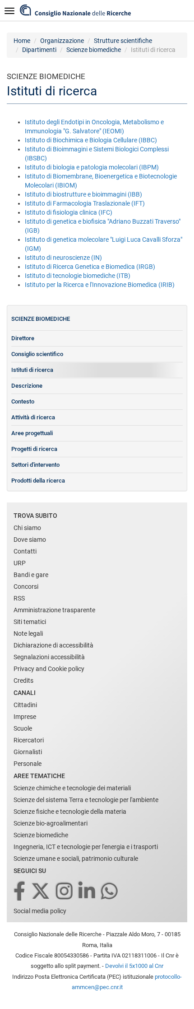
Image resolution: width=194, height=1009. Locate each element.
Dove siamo (30, 539)
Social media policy (40, 911)
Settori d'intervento (35, 464)
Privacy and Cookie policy (49, 668)
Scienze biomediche (93, 49)
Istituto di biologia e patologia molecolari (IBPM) (92, 167)
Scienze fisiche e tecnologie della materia (70, 811)
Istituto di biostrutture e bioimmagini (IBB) (83, 194)
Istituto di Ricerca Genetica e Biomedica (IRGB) (90, 266)
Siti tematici (30, 621)
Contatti (25, 551)
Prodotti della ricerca (38, 480)
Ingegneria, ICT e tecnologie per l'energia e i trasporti (86, 846)
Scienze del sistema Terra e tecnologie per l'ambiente (86, 799)
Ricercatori (29, 740)
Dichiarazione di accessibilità (53, 645)
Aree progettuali (32, 433)
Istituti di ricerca (32, 369)
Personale (28, 763)
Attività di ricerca (33, 417)
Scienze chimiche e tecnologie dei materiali (72, 788)
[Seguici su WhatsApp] (110, 892)
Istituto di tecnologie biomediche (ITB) (77, 275)
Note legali (28, 633)
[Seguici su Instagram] (65, 892)
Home (22, 40)
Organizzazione (62, 40)
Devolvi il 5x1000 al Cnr (134, 965)
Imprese (25, 716)
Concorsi (26, 586)
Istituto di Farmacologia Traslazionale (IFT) (85, 203)
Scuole (23, 728)
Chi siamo (27, 527)
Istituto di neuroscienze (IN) (63, 257)
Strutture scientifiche (123, 40)
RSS (19, 598)
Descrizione (26, 385)
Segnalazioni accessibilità (49, 657)
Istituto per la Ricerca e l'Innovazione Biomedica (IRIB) (100, 284)
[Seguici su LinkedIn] (88, 892)
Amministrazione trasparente (54, 610)
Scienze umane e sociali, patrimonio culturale (76, 858)
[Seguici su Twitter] (41, 892)
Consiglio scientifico (37, 354)
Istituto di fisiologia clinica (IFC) (68, 212)
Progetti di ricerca (34, 449)
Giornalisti (28, 752)
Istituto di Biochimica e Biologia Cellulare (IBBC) (91, 140)
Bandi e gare (31, 574)
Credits (23, 680)
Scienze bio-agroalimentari (51, 823)
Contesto (22, 401)
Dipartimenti (39, 49)
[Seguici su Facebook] (20, 892)
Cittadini (25, 705)
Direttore (22, 338)
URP (20, 563)
